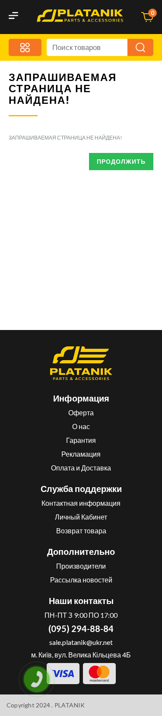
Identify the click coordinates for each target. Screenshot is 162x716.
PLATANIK (69, 705)
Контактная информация (81, 503)
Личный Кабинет (81, 517)
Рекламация (81, 454)
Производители (81, 566)
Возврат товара (81, 530)
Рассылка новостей (81, 580)
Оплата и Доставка (81, 468)
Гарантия (81, 440)
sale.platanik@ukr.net (81, 642)
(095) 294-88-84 (81, 628)
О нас (81, 426)
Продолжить (121, 161)
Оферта (81, 412)
